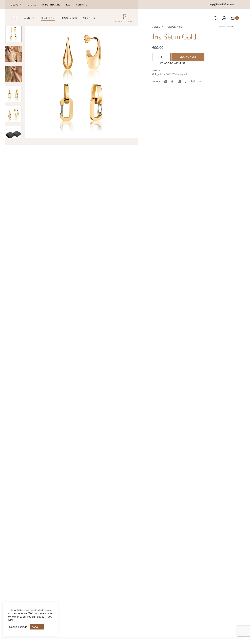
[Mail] (193, 81)
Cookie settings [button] (18, 626)
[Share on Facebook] (172, 81)
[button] (172, 63)
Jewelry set (181, 73)
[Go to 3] (13, 74)
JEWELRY (169, 73)
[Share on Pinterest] (186, 81)
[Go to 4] (13, 94)
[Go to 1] (13, 34)
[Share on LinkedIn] (179, 81)
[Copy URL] (200, 81)
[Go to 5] (13, 114)
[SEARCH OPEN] (216, 18)
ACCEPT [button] (37, 626)
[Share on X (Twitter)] (165, 81)
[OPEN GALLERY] (81, 82)
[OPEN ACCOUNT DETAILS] (224, 18)
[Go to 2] (13, 54)
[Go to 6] (13, 134)
